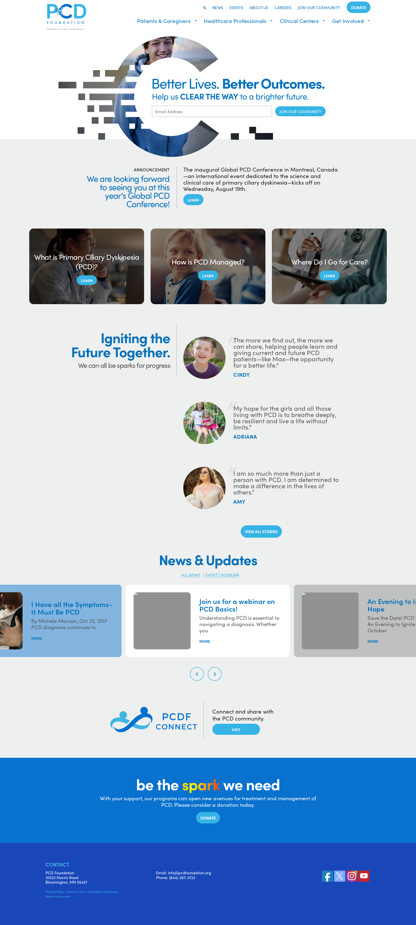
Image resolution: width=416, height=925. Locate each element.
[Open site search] (204, 8)
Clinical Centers (299, 20)
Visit (236, 729)
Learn (193, 199)
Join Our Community (319, 7)
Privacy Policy (55, 892)
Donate (358, 7)
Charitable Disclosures (102, 892)
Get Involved (348, 20)
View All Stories (261, 531)
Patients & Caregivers (164, 20)
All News (190, 575)
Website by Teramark (58, 896)
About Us (259, 7)
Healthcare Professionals (235, 20)
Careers (283, 7)
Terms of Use (76, 892)
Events (236, 7)
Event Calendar (222, 575)
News (217, 7)
